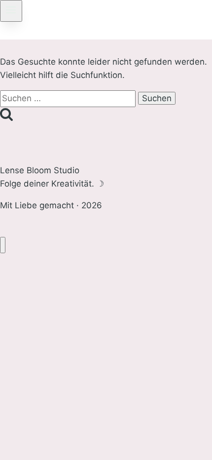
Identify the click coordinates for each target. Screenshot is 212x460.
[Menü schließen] (2, 245)
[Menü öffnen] (11, 11)
